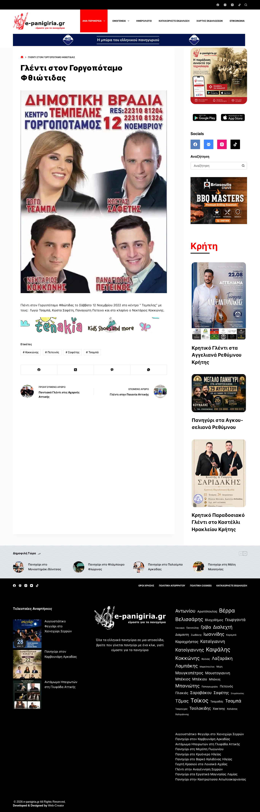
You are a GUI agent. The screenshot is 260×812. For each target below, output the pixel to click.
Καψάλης (218, 649)
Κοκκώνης (31, 352)
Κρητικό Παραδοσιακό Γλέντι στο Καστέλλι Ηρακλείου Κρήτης (218, 522)
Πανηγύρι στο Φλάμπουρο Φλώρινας (106, 567)
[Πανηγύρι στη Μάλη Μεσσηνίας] (198, 567)
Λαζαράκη (222, 658)
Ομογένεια (119, 20)
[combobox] (215, 165)
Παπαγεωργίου (210, 686)
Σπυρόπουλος (237, 693)
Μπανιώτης (187, 686)
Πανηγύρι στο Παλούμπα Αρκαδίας (165, 567)
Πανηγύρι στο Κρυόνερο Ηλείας (198, 754)
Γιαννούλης (192, 627)
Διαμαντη (182, 634)
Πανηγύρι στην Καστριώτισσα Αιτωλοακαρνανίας (210, 779)
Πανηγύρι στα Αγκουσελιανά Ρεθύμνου (217, 423)
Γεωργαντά (235, 619)
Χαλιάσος (232, 708)
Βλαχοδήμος (214, 620)
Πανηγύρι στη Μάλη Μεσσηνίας (222, 567)
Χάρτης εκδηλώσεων (209, 20)
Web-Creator (56, 805)
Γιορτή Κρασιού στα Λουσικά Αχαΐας (201, 764)
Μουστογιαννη (217, 673)
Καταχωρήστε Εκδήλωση (174, 20)
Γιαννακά (179, 628)
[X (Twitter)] (75, 370)
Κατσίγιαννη (212, 641)
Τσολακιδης (200, 708)
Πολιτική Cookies (201, 585)
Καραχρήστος (186, 641)
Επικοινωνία (237, 20)
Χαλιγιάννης (182, 714)
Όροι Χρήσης (146, 585)
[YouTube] (232, 5)
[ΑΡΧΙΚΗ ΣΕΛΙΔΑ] (22, 57)
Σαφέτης (73, 352)
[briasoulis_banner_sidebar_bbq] (219, 200)
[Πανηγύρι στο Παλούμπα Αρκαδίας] (138, 567)
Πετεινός (52, 352)
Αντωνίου (185, 611)
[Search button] (243, 165)
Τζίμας (182, 700)
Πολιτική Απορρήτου (172, 585)
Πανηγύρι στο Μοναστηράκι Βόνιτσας (44, 567)
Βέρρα (227, 610)
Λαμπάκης (186, 666)
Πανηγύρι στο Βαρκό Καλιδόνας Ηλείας (203, 759)
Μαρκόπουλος (207, 666)
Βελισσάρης (189, 619)
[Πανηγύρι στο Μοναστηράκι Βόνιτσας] (18, 567)
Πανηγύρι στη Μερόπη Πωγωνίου (199, 749)
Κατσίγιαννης (189, 650)
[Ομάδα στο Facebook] (208, 144)
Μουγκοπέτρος (189, 672)
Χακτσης (219, 708)
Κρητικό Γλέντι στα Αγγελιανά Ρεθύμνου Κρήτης (217, 355)
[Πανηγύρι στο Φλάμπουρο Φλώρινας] (78, 567)
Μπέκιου (199, 679)
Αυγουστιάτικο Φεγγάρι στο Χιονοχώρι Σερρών (58, 626)
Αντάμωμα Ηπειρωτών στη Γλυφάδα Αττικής (207, 744)
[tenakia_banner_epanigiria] (90, 325)
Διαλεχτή (222, 627)
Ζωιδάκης (196, 634)
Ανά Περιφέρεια (92, 20)
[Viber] (112, 370)
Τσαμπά (92, 352)
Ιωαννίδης (213, 634)
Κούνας (206, 659)
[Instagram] (225, 5)
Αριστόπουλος (207, 611)
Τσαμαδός (216, 701)
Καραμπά (231, 634)
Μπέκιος (182, 679)
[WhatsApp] (148, 370)
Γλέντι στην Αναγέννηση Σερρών (199, 769)
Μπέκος (215, 679)
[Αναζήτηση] (246, 5)
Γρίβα (206, 627)
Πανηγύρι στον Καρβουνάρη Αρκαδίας (202, 739)
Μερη (219, 666)
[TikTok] (239, 5)
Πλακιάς (181, 693)
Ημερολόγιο (144, 20)
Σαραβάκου (201, 692)
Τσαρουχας (181, 709)
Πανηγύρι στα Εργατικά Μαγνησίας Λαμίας (206, 774)
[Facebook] (218, 5)
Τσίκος (199, 700)
